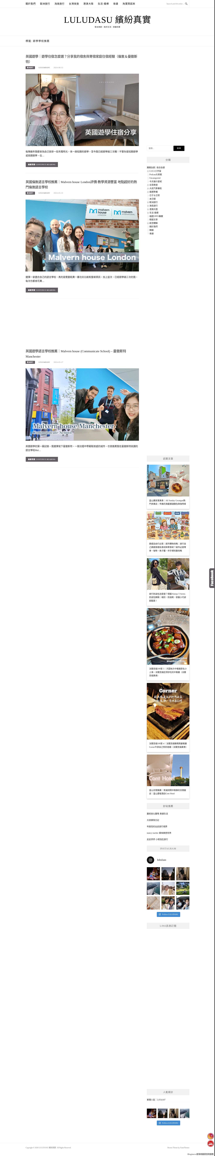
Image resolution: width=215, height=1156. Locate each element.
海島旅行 (60, 3)
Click (212, 578)
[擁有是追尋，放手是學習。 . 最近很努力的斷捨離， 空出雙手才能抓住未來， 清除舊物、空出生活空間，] (168, 888)
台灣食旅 (74, 3)
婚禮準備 (153, 192)
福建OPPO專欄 (156, 216)
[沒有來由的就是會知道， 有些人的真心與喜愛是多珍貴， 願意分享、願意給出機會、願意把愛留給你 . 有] (182, 888)
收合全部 (161, 167)
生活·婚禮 (103, 3)
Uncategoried (154, 178)
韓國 (151, 230)
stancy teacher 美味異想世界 (159, 833)
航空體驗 (153, 223)
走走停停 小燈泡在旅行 (157, 839)
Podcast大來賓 (155, 174)
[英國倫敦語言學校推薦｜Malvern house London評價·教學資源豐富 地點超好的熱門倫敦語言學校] (82, 235)
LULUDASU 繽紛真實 (107, 20)
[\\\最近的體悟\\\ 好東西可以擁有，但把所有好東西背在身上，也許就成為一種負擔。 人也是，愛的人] (168, 902)
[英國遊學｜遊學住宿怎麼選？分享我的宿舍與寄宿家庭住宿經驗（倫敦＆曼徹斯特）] (82, 110)
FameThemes (184, 1148)
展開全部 (151, 167)
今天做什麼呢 (155, 181)
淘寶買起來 (129, 3)
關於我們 (31, 3)
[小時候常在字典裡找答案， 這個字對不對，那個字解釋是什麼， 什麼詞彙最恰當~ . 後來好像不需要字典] (153, 902)
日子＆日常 (154, 195)
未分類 (152, 199)
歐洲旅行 (45, 3)
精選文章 (153, 220)
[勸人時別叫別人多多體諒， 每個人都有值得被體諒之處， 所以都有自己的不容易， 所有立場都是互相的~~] (168, 873)
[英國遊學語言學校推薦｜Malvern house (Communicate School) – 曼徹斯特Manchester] (82, 404)
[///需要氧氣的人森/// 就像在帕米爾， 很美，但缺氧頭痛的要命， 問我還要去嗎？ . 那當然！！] (182, 902)
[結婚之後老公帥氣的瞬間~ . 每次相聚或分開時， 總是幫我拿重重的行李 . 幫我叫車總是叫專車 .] (182, 873)
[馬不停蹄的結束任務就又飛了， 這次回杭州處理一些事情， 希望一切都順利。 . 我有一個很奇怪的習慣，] (153, 888)
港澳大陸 (88, 3)
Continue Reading (46, 164)
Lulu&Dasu (44, 67)
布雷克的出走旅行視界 (157, 826)
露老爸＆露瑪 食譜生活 (157, 814)
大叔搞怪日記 (153, 820)
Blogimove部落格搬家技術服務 (201, 1154)
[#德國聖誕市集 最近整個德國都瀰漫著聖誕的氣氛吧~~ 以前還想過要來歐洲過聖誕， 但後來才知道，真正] (153, 873)
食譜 (115, 3)
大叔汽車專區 (155, 188)
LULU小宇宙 (155, 171)
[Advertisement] (82, 324)
